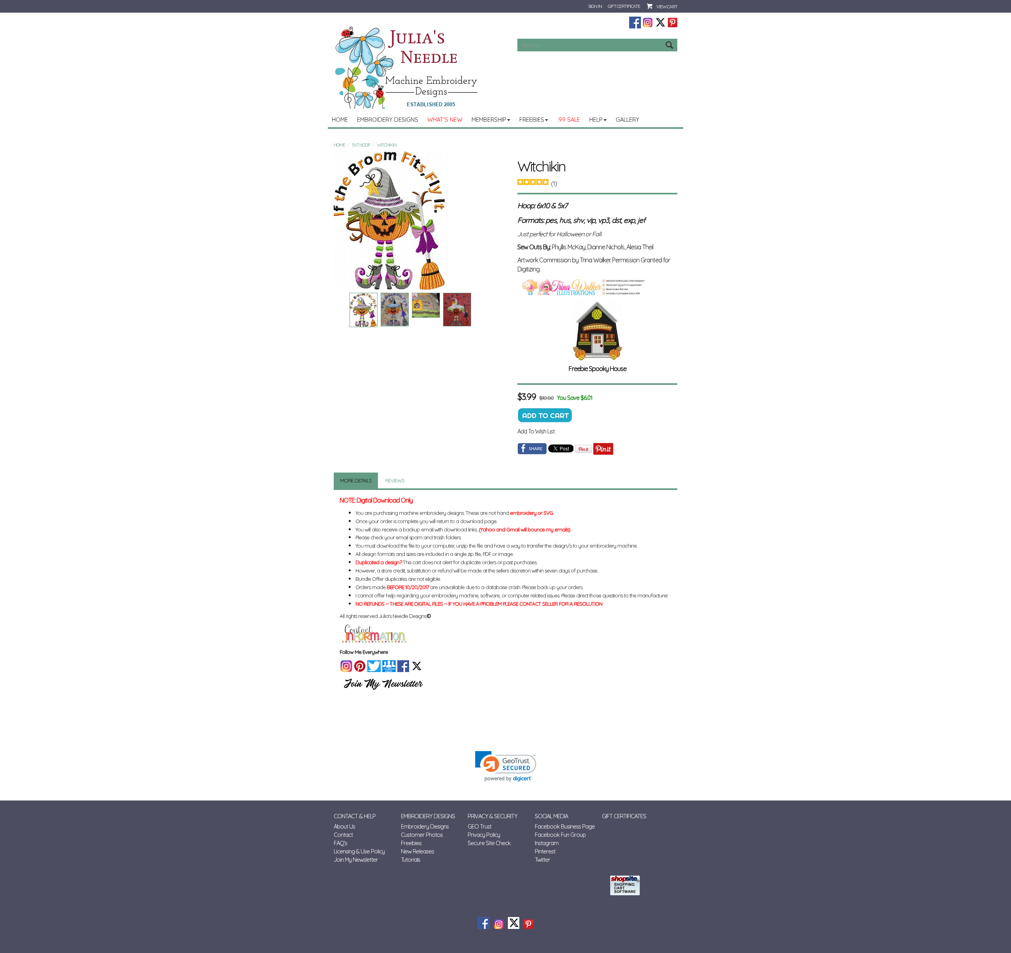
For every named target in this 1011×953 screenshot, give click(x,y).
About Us (344, 826)
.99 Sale (568, 119)
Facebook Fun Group (560, 834)
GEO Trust (479, 826)
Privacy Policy (484, 834)
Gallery (627, 119)
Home (340, 119)
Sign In (595, 6)
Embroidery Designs (387, 119)
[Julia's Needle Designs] (407, 68)
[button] (505, 766)
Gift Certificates (624, 816)
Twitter (542, 859)
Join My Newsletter (356, 859)
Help (596, 119)
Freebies (531, 119)
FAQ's (340, 843)
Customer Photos (422, 834)
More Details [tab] (356, 480)
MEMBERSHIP (489, 119)
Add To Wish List (535, 431)
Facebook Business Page (565, 826)
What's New (444, 119)
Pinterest (545, 851)
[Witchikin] (420, 220)
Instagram (546, 843)
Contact (343, 834)
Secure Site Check (489, 843)
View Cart (666, 6)
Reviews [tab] (394, 480)
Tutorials (410, 859)
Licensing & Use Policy (359, 851)
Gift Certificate (624, 6)
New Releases (417, 851)
